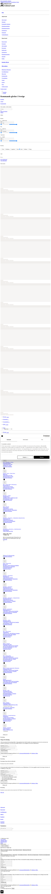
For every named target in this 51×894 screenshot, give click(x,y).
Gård (21, 149)
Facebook (2, 821)
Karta (4, 427)
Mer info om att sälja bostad (44, 854)
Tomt (17, 149)
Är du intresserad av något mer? (6, 775)
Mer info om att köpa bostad (33, 854)
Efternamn (2, 746)
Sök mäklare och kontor (22, 854)
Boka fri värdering (5, 845)
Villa (3, 149)
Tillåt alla (42, 457)
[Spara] (4, 460)
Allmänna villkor (3, 840)
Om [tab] (42, 439)
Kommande (5, 419)
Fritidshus (7, 149)
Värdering (2, 2)
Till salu (6, 417)
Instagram (2, 822)
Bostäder (4, 92)
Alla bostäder (3, 839)
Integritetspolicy (3, 841)
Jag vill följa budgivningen (7, 778)
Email (1, 773)
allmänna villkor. (34, 753)
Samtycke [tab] (9, 439)
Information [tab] (25, 439)
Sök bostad (15, 854)
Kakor (1, 842)
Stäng (13, 888)
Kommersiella (7, 2)
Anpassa (24, 457)
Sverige (4, 93)
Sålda (5, 424)
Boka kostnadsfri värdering (5, 1)
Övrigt (30, 149)
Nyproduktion (13, 2)
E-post (1, 748)
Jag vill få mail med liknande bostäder (9, 777)
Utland (17, 2)
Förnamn (2, 745)
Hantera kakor (3, 844)
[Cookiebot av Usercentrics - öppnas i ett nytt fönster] (44, 436)
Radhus (25, 149)
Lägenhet (13, 149)
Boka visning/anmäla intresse (6, 854)
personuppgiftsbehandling (24, 753)
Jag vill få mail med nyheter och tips (9, 779)
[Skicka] (12, 828)
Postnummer (2, 749)
